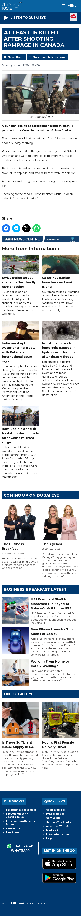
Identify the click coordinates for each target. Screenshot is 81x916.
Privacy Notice (55, 813)
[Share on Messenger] (16, 228)
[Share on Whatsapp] (36, 228)
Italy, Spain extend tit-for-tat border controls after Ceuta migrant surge (20, 435)
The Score (12, 832)
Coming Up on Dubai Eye (31, 495)
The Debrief (13, 828)
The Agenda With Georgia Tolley (17, 815)
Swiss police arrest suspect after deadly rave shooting (19, 282)
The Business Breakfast (21, 809)
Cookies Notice (56, 809)
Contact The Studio (58, 822)
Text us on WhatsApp (22, 848)
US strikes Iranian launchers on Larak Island (57, 282)
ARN (13, 903)
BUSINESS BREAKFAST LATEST (35, 589)
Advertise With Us (57, 826)
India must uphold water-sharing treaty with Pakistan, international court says (19, 352)
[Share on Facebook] (6, 228)
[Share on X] (26, 228)
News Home (16, 56)
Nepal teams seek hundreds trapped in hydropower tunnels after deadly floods (59, 349)
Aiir (23, 903)
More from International (49, 56)
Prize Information (57, 834)
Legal (49, 838)
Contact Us (53, 817)
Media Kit (52, 830)
